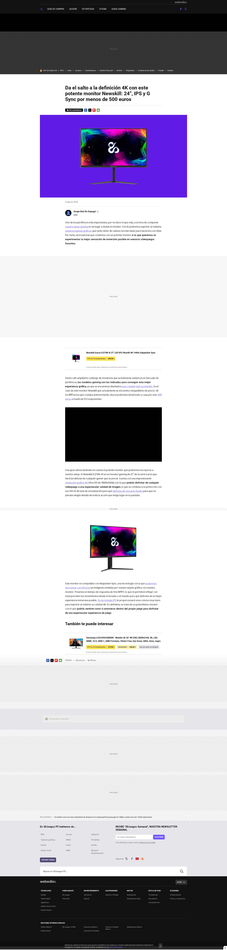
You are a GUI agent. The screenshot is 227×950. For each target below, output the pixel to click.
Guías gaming (119, 9)
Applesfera (45, 902)
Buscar (181, 871)
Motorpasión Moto (133, 899)
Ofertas (93, 660)
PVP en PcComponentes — (100, 359)
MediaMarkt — (127, 647)
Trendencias (153, 895)
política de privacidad (147, 843)
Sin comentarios (75, 110)
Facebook (180, 9)
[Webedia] (181, 2)
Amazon (78, 70)
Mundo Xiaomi (46, 910)
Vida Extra (66, 899)
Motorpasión (131, 895)
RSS (142, 858)
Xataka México (46, 927)
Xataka (43, 895)
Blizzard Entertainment (97, 851)
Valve (69, 70)
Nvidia (94, 845)
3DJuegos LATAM (69, 927)
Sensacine (88, 895)
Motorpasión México (134, 927)
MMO (68, 840)
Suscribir (159, 837)
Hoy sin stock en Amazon (149, 647)
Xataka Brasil (46, 931)
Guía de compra (55, 9)
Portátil (161, 70)
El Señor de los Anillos (146, 70)
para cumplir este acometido (137, 386)
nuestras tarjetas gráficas (78, 230)
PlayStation (130, 70)
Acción (73, 9)
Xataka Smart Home (48, 906)
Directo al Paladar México (111, 928)
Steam (102, 9)
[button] (86, 211)
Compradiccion (154, 902)
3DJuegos (66, 895)
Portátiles (95, 840)
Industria (95, 834)
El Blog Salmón (175, 895)
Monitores (80, 660)
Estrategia (88, 9)
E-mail (98, 110)
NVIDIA (119, 70)
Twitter (185, 9)
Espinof (86, 899)
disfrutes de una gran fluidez (128, 491)
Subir (179, 882)
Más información (116, 947)
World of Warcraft (106, 70)
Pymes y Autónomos (177, 899)
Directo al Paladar (111, 895)
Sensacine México (90, 927)
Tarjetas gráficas (48, 840)
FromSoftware (90, 70)
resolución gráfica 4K (76, 482)
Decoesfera (152, 899)
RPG (62, 70)
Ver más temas (48, 860)
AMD (68, 850)
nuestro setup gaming (76, 226)
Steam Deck (46, 850)
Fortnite (170, 70)
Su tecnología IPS (107, 600)
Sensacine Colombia (91, 931)
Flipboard (94, 110)
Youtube (137, 858)
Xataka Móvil (45, 899)
